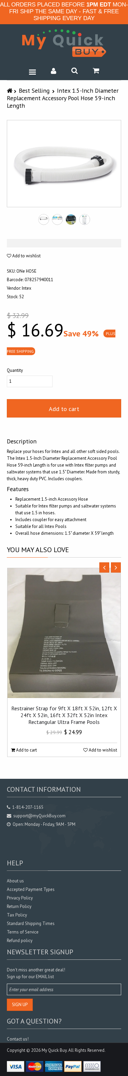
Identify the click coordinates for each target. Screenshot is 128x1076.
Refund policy (19, 940)
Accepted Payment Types (31, 889)
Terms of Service (23, 932)
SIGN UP (20, 1004)
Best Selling (34, 90)
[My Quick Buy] (64, 43)
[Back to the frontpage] (10, 90)
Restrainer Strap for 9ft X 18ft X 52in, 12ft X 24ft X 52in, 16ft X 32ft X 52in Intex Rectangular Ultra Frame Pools (64, 715)
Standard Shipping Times (31, 923)
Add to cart (64, 409)
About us (15, 881)
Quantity (15, 370)
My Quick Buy (54, 1050)
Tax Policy (17, 915)
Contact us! (18, 1039)
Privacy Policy (20, 898)
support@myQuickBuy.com (39, 816)
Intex (26, 288)
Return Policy (19, 906)
